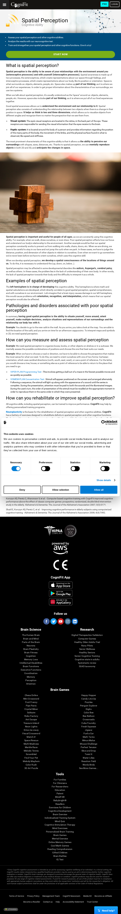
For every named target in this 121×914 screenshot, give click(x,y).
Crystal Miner (31, 709)
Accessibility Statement (73, 902)
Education (60, 790)
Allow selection (60, 489)
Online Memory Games (60, 842)
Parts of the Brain (31, 642)
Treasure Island (31, 723)
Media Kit (87, 896)
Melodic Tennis (31, 750)
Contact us (48, 902)
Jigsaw (88, 730)
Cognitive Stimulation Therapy (60, 824)
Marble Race (31, 747)
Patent (60, 793)
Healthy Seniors (87, 652)
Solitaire (31, 712)
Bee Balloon (89, 716)
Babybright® (59, 800)
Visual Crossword (31, 733)
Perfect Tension (88, 747)
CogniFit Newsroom (71, 896)
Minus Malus (88, 740)
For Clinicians (60, 783)
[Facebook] (46, 621)
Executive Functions (31, 670)
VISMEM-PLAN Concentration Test (27, 379)
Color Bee (89, 712)
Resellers (60, 804)
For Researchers (60, 786)
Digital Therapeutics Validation (87, 635)
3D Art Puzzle (31, 768)
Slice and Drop (88, 750)
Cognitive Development (60, 811)
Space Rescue (31, 740)
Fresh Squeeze (88, 726)
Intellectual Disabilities (31, 663)
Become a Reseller (31, 902)
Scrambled (31, 754)
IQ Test (59, 859)
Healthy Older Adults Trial (87, 642)
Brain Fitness (31, 652)
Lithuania (12, 909)
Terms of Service (16, 896)
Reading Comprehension (59, 849)
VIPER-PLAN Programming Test (25, 372)
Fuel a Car (89, 733)
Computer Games (87, 638)
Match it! (31, 737)
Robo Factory (31, 716)
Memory (31, 677)
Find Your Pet (31, 758)
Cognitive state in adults (87, 659)
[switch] (45, 468)
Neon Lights (31, 726)
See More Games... (88, 768)
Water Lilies (88, 758)
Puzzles (89, 702)
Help (58, 902)
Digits (89, 709)
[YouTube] (60, 621)
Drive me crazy (31, 730)
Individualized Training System (60, 818)
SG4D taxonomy (87, 666)
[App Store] (60, 585)
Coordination (30, 673)
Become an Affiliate (103, 896)
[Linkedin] (74, 621)
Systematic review (87, 663)
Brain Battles (60, 856)
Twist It (88, 754)
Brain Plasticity (31, 649)
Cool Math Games (60, 845)
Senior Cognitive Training (87, 656)
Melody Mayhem (31, 761)
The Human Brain (31, 635)
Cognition (31, 656)
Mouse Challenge (88, 744)
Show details (104, 480)
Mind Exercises (59, 828)
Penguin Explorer (88, 705)
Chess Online (31, 695)
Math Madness (31, 744)
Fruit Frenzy (31, 702)
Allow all (99, 489)
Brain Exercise (60, 814)
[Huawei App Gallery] (60, 601)
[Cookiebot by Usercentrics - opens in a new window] (103, 422)
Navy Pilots (87, 645)
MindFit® (60, 797)
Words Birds (89, 764)
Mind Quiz (60, 821)
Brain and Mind (31, 638)
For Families (60, 779)
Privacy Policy (33, 896)
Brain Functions (31, 666)
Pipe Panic (31, 705)
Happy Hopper (88, 695)
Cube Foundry (88, 723)
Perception (30, 680)
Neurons (31, 645)
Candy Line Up (88, 698)
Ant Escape (31, 719)
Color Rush (31, 764)
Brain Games (59, 835)
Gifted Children (59, 852)
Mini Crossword (31, 698)
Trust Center (92, 902)
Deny (22, 489)
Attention (31, 684)
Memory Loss (31, 659)
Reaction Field (88, 761)
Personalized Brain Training (60, 831)
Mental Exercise (60, 838)
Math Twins (89, 737)
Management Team (51, 896)
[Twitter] (53, 621)
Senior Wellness (87, 649)
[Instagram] (67, 621)
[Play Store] (60, 593)
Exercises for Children (60, 807)
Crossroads (89, 719)
